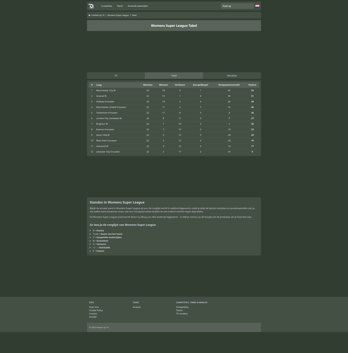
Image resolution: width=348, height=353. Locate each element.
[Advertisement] (174, 52)
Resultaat (232, 75)
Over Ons (94, 307)
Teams (179, 310)
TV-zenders (182, 313)
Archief (93, 316)
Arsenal (136, 307)
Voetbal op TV (98, 15)
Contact (93, 313)
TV (116, 75)
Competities (182, 307)
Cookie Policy (96, 310)
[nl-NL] (91, 6)
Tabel (174, 75)
